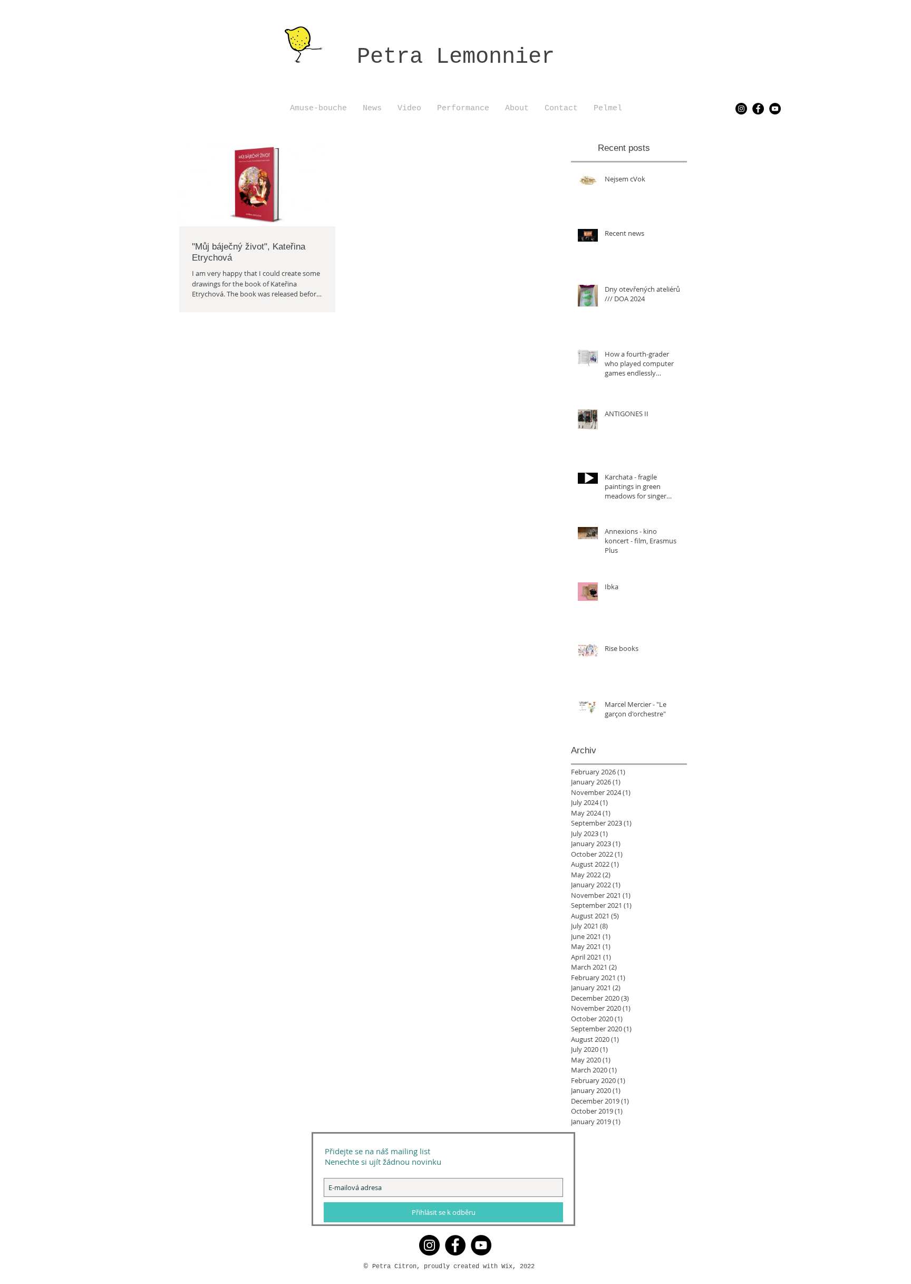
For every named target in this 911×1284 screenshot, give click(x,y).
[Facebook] (758, 108)
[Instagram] (741, 108)
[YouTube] (775, 108)
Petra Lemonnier (456, 57)
